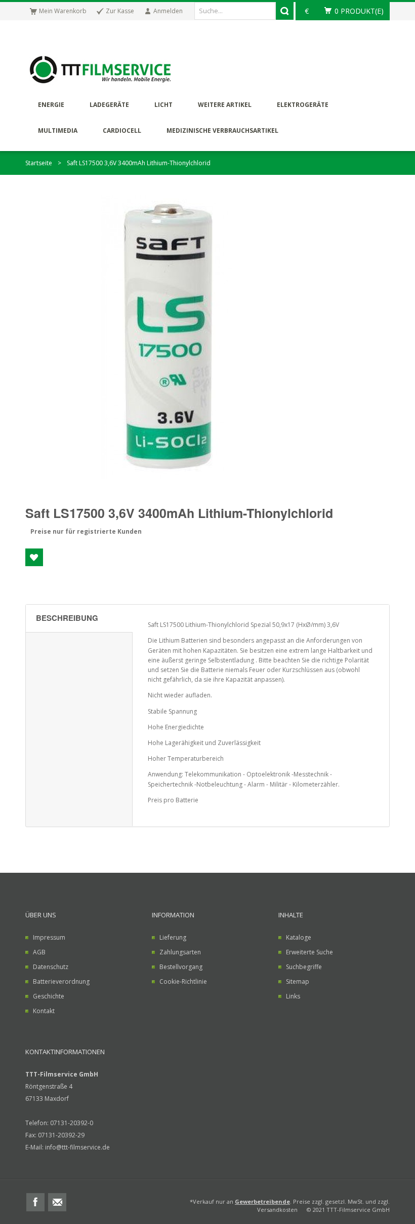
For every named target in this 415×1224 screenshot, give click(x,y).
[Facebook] (35, 1201)
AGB (39, 952)
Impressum (49, 937)
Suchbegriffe (304, 966)
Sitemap (297, 981)
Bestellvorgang (180, 966)
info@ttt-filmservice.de (77, 1147)
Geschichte (48, 996)
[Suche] (285, 11)
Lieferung (172, 937)
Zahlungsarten (180, 952)
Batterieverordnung (61, 981)
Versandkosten (277, 1209)
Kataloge (298, 937)
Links (293, 996)
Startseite (38, 163)
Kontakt (44, 1011)
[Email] (57, 1201)
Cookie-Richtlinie (183, 981)
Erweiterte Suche (309, 952)
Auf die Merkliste (34, 557)
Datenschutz (50, 966)
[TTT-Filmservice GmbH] (101, 71)
